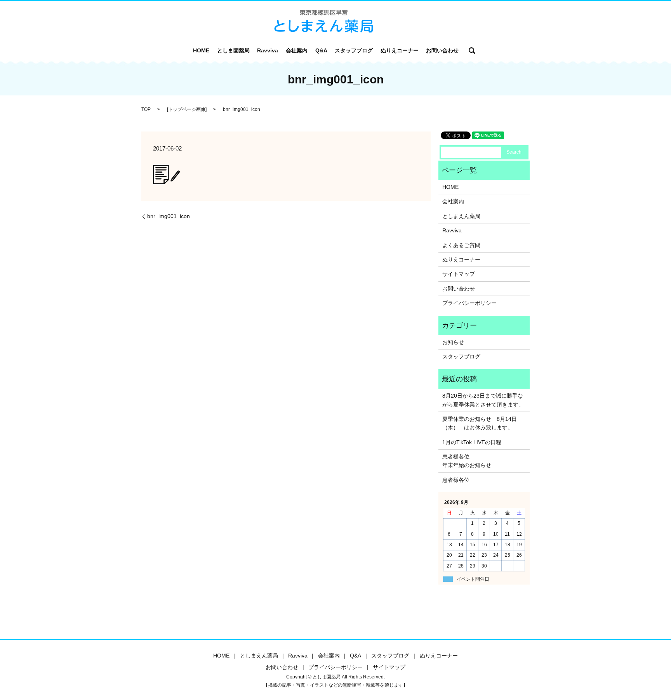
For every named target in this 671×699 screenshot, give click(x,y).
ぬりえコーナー (400, 50)
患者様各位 (455, 480)
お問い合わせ (442, 50)
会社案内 (297, 50)
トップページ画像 (186, 109)
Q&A (321, 50)
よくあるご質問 (461, 245)
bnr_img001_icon (168, 216)
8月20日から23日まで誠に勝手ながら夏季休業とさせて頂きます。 (483, 400)
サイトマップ (458, 274)
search (472, 50)
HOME (201, 50)
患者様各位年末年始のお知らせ (466, 460)
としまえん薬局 (461, 216)
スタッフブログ (354, 50)
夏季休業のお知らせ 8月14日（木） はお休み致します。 (479, 423)
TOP (146, 109)
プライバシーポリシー (469, 303)
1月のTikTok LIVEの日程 (471, 442)
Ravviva (267, 50)
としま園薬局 (233, 50)
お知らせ (453, 342)
